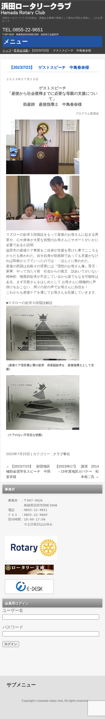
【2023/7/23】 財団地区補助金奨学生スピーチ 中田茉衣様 (28, 471)
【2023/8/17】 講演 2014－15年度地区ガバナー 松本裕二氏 (77, 471)
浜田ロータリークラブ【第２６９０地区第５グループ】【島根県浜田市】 (52, 8)
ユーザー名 (12, 610)
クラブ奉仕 (61, 454)
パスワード (12, 627)
